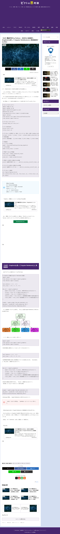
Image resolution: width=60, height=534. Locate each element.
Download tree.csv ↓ (20, 221)
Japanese (44, 30)
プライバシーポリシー (29, 530)
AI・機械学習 (10, 463)
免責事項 (21, 530)
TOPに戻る (17, 530)
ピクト (50, 55)
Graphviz (24, 463)
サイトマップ (42, 530)
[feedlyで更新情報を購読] (22, 478)
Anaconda (15, 463)
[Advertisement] (30, 17)
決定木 (29, 463)
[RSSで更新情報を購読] (24, 478)
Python (4, 463)
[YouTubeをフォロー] (19, 478)
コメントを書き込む (21, 519)
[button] (33, 69)
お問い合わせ (36, 530)
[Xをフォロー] (16, 478)
